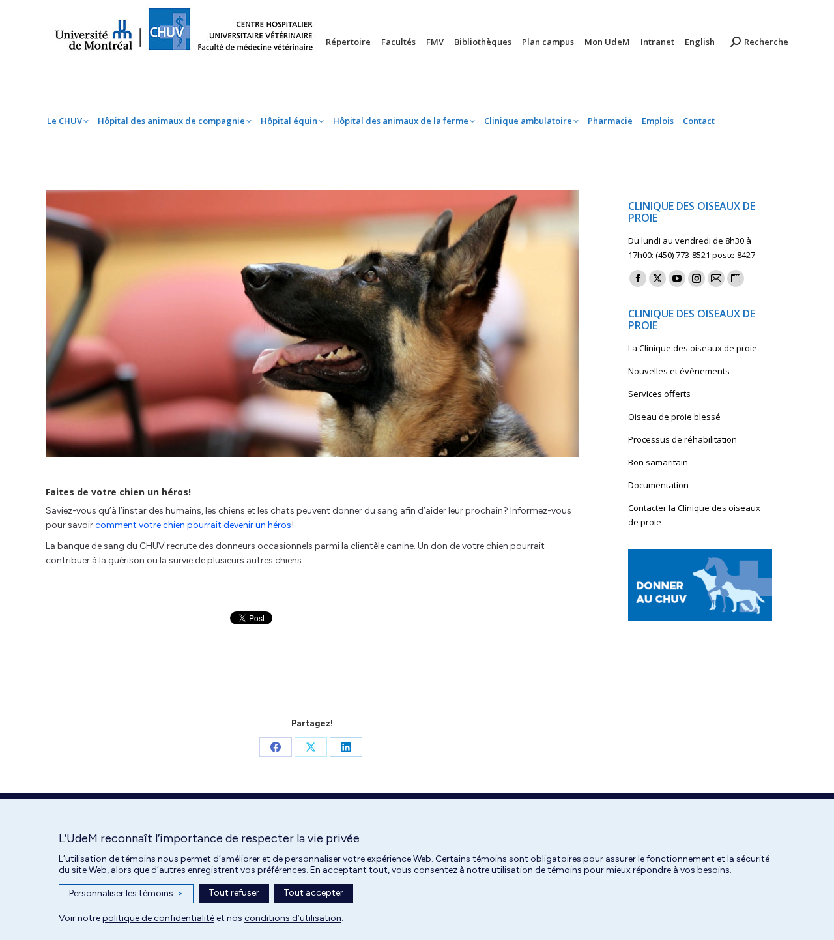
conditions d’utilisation (292, 918)
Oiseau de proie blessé (674, 416)
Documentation (658, 485)
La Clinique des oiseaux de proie (692, 348)
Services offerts (659, 394)
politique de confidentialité (158, 918)
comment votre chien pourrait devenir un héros (193, 525)
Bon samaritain (658, 462)
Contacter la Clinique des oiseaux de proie (694, 515)
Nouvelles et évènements (679, 371)
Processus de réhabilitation (682, 439)
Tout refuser (233, 892)
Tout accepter (313, 892)
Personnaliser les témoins (126, 893)
